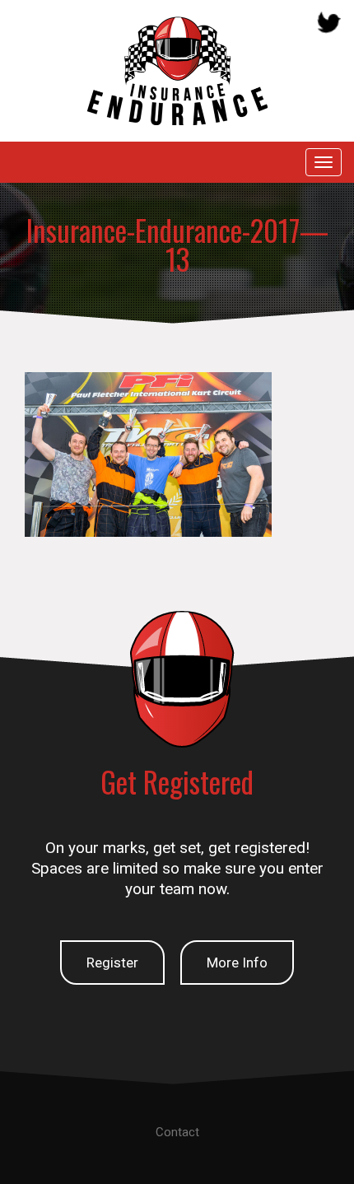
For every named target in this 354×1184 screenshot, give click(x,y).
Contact (177, 1132)
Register (112, 962)
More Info (237, 962)
